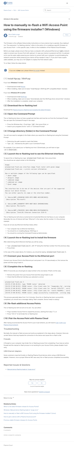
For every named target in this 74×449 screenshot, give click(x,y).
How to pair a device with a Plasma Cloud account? (20, 417)
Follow (66, 34)
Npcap (23, 86)
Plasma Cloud (7, 10)
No (41, 383)
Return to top (8, 398)
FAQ (14, 10)
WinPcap (24, 97)
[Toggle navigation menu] (67, 3)
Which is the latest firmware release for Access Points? (21, 406)
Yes (32, 383)
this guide (36, 70)
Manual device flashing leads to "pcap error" (21, 369)
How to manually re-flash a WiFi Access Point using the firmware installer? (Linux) (30, 413)
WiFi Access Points (23, 10)
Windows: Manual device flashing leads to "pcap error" (21, 410)
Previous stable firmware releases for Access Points (20, 420)
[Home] (8, 3)
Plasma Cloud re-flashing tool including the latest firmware (31, 110)
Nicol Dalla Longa (14, 34)
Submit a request (44, 392)
